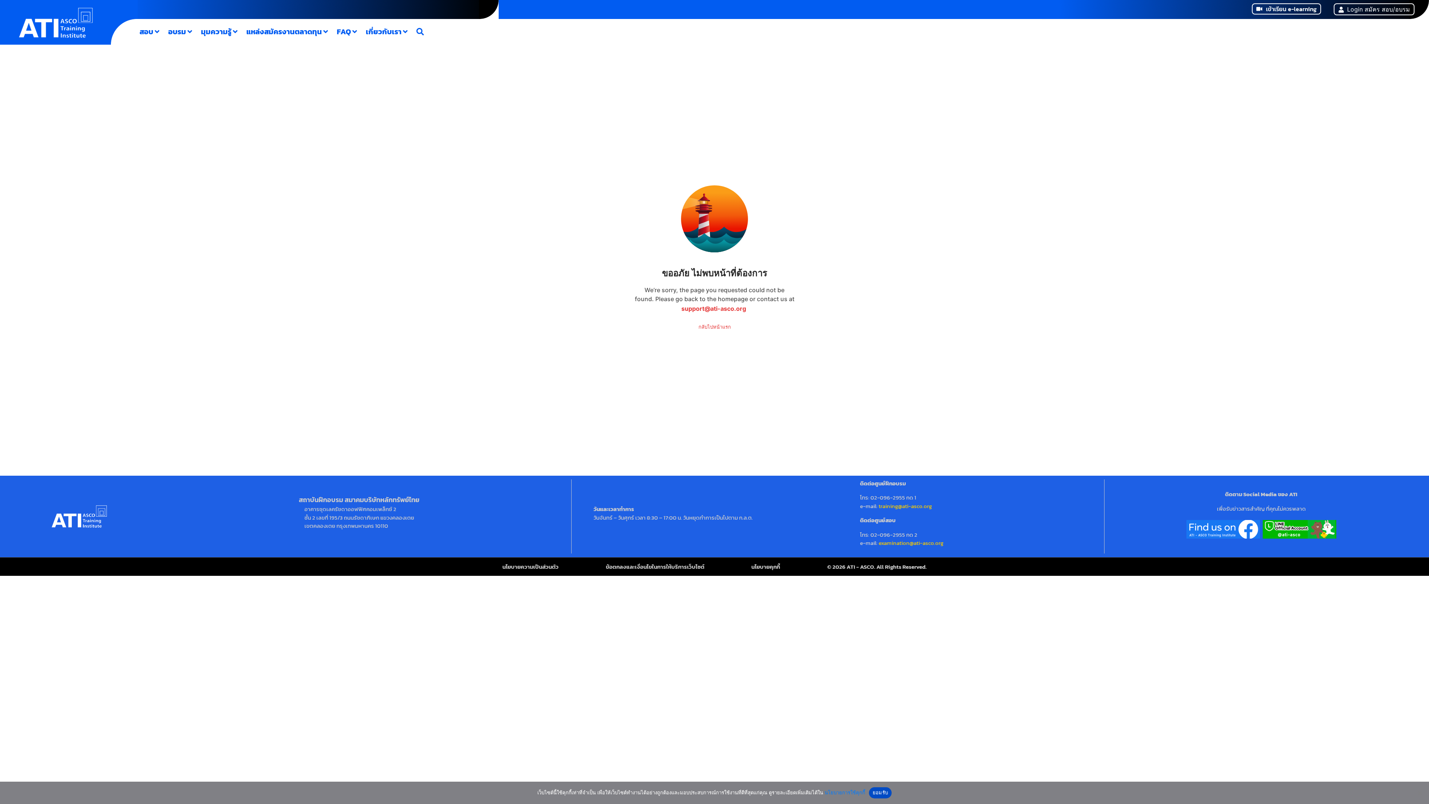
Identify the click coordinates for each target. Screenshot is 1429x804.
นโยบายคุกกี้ (765, 566)
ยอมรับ (880, 792)
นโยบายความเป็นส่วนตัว (530, 566)
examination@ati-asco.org (911, 543)
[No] (1419, 793)
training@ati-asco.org (905, 506)
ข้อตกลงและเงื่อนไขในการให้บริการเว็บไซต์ (655, 566)
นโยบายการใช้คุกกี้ (845, 792)
